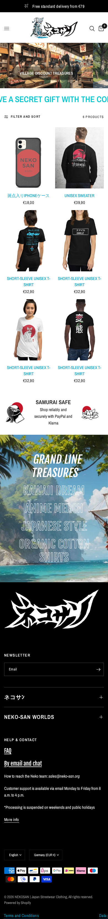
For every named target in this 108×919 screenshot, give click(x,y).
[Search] (92, 28)
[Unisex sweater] (79, 157)
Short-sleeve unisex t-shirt (28, 282)
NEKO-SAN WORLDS (29, 717)
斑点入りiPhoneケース (28, 195)
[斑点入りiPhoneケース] (28, 157)
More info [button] (11, 819)
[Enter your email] (98, 669)
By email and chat (23, 763)
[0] (100, 28)
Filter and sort (25, 116)
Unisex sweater (79, 195)
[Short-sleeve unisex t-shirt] (28, 240)
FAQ (7, 750)
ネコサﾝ (14, 697)
